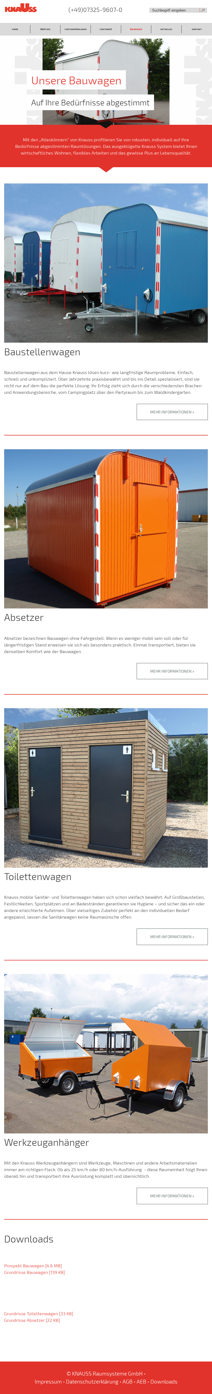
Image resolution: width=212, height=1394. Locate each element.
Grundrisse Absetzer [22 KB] (32, 1320)
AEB (141, 1381)
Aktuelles (166, 29)
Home (15, 29)
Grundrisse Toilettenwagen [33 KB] (38, 1313)
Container (106, 29)
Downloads (163, 1381)
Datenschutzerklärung (92, 1381)
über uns (45, 29)
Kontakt (197, 29)
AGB (127, 1381)
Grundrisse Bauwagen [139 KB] (34, 1272)
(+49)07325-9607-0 (95, 9)
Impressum (48, 1381)
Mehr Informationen (171, 671)
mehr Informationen (171, 412)
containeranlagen (76, 29)
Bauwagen (136, 29)
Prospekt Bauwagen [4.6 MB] (33, 1265)
